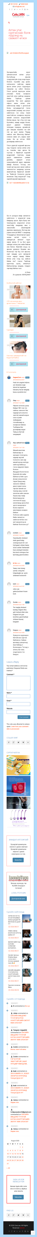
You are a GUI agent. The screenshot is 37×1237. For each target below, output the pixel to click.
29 (20, 1160)
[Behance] (27, 9)
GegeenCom (17, 377)
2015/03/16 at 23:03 (18, 565)
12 (13, 1154)
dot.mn (22, 1228)
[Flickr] (20, 9)
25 (10, 1160)
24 (8, 1160)
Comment (10, 674)
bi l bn (15, 563)
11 (10, 1154)
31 (8, 1164)
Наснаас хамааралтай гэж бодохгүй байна (16, 356)
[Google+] (12, 9)
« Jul (8, 1168)
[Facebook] (9, 9)
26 (13, 1160)
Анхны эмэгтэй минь (18, 1049)
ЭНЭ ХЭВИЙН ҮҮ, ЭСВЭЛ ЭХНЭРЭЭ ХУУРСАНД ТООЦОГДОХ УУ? (20, 1076)
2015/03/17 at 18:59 (18, 403)
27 (15, 1160)
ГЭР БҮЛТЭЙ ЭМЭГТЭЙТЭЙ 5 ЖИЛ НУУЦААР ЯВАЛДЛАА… (19, 1061)
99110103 (14, 4)
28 (18, 1160)
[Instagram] (25, 9)
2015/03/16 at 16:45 (18, 632)
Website (9, 709)
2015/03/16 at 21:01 (18, 586)
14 (18, 1154)
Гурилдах (10, 330)
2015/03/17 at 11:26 (18, 447)
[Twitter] (15, 9)
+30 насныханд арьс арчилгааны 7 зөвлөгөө (16, 302)
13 (15, 1154)
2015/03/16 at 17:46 (18, 604)
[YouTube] (17, 9)
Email (9, 701)
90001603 (24, 4)
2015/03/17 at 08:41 (18, 535)
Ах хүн (27, 1006)
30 (22, 1160)
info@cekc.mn (20, 6)
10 (8, 1154)
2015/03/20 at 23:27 (18, 379)
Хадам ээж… (15, 1102)
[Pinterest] (22, 9)
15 (20, 1154)
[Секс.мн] (18, 15)
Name (9, 693)
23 (22, 1157)
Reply (27, 377)
